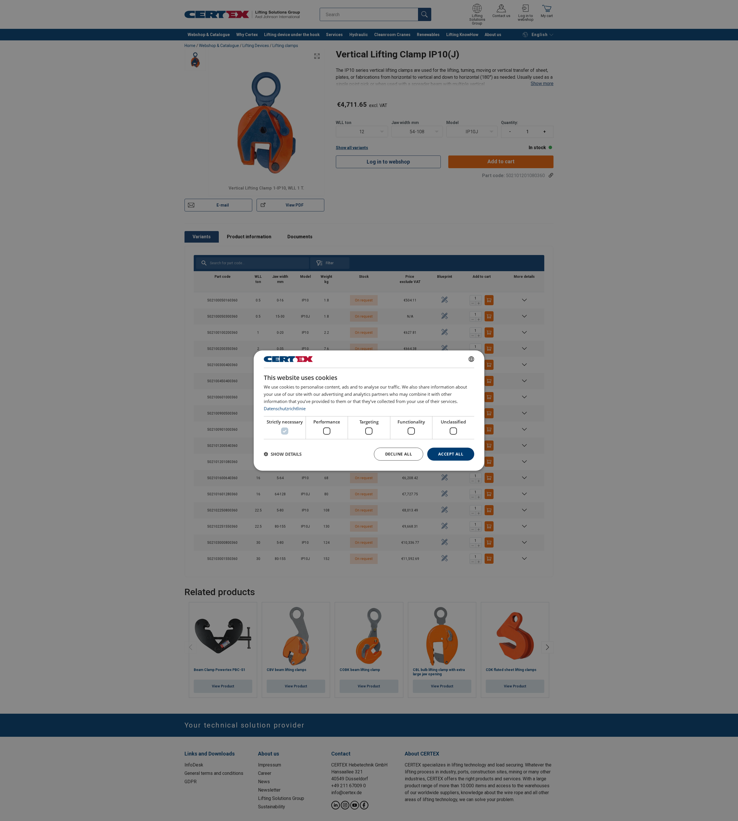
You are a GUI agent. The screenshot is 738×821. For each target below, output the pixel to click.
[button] (283, 454)
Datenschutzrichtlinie (285, 408)
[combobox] (471, 359)
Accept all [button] (450, 454)
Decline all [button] (398, 454)
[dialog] (369, 410)
